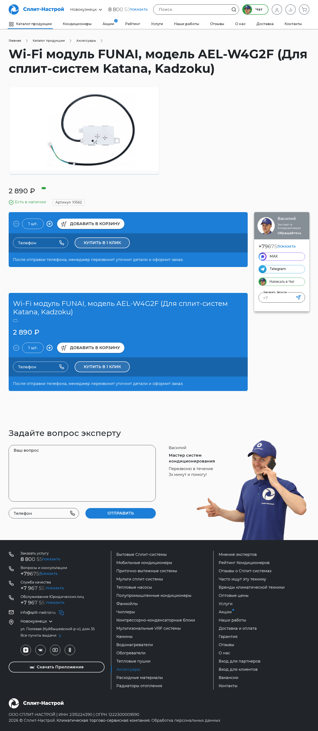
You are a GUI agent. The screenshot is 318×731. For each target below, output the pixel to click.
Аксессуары (128, 669)
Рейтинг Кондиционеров (244, 562)
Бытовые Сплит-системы (141, 554)
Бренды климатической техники (252, 587)
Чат (259, 9)
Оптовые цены (234, 595)
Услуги (157, 24)
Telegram (278, 269)
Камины (124, 636)
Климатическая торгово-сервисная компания (103, 720)
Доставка (265, 24)
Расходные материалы (139, 677)
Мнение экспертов (238, 554)
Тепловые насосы (134, 587)
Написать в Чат (282, 281)
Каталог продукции (34, 24)
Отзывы (217, 24)
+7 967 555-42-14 (42, 602)
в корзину (95, 223)
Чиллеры (125, 612)
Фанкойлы (127, 603)
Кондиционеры (77, 24)
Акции (110, 22)
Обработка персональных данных (185, 720)
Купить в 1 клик (102, 242)
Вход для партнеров (239, 661)
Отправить (121, 513)
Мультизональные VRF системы (148, 628)
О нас (240, 24)
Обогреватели (131, 653)
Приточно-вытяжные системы (146, 571)
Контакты (293, 24)
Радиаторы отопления (139, 685)
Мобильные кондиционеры (144, 562)
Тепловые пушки (133, 661)
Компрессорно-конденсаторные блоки (155, 620)
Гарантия (228, 636)
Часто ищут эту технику (242, 579)
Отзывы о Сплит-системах (245, 571)
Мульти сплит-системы (139, 579)
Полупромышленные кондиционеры (153, 595)
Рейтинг (132, 24)
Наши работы (186, 24)
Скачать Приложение (60, 667)
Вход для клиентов (238, 669)
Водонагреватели (134, 644)
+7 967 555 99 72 (42, 588)
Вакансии (228, 677)
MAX (274, 256)
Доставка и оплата (238, 628)
